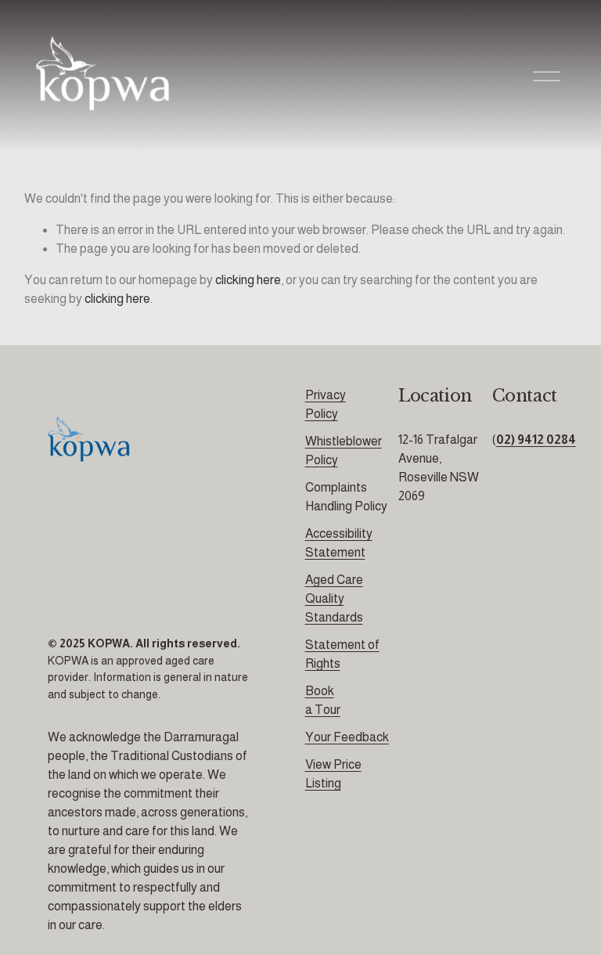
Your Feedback (347, 737)
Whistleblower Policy (343, 450)
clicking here (248, 279)
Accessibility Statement (338, 543)
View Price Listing (333, 774)
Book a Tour (322, 700)
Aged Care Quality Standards (334, 598)
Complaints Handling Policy (346, 497)
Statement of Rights (342, 654)
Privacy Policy (325, 404)
